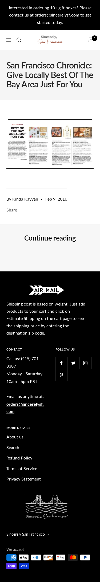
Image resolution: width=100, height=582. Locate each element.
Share (11, 209)
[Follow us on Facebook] (61, 363)
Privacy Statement (23, 478)
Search (12, 447)
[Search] (19, 40)
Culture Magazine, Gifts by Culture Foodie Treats (41, 256)
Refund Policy (19, 457)
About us (14, 436)
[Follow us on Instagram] (85, 363)
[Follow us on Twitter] (73, 363)
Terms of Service (21, 468)
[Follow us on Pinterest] (61, 375)
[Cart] (91, 40)
